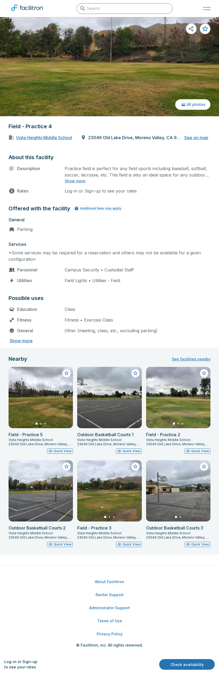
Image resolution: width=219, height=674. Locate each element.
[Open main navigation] (206, 8)
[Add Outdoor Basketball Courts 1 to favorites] (135, 373)
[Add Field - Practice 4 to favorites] (205, 28)
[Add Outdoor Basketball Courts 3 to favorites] (204, 466)
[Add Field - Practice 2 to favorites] (204, 373)
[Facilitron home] (27, 12)
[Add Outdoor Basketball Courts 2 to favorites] (66, 466)
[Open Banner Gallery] (109, 66)
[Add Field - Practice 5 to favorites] (66, 373)
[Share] (191, 28)
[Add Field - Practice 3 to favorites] (135, 466)
